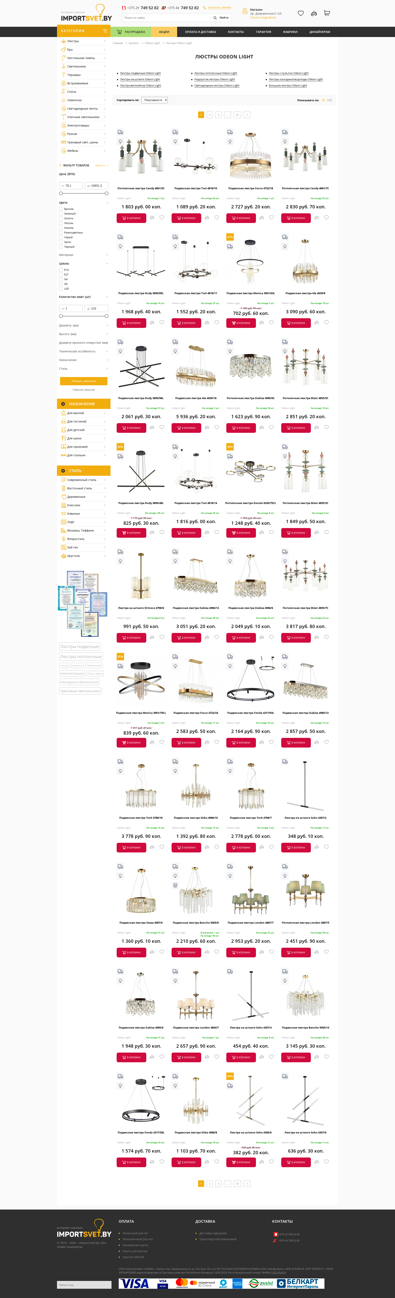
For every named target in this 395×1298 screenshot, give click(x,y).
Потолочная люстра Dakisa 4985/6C (251, 398)
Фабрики (290, 32)
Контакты (236, 32)
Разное (72, 134)
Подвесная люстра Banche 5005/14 (305, 1027)
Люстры (73, 41)
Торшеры (74, 75)
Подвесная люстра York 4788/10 (141, 818)
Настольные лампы (81, 58)
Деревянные (76, 497)
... (227, 115)
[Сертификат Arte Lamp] (82, 603)
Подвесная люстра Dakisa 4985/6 (141, 1027)
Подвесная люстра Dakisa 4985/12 (305, 713)
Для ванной (75, 413)
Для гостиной (76, 421)
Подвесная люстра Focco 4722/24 (195, 713)
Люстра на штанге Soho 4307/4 (251, 1027)
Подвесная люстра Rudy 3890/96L (141, 398)
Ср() (274, 1272)
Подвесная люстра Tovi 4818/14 (195, 503)
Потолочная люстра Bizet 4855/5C (305, 398)
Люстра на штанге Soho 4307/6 (305, 1132)
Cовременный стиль (81, 480)
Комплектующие (72, 673)
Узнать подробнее (263, 17)
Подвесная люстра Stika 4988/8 (196, 1132)
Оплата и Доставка (200, 32)
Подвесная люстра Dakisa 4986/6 (250, 608)
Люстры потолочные (81, 656)
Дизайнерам (320, 32)
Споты (71, 92)
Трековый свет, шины (82, 142)
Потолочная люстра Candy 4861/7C (305, 188)
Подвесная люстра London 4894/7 (196, 1027)
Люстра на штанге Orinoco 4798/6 (141, 608)
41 (237, 115)
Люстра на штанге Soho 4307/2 (305, 818)
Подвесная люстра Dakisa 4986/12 (196, 608)
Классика (73, 505)
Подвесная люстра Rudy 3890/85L (141, 293)
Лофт (70, 522)
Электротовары (78, 125)
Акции (164, 32)
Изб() (282, 1272)
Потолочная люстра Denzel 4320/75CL (250, 503)
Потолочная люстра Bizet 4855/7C (305, 608)
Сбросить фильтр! (84, 389)
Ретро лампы (95, 673)
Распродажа (135, 32)
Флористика (75, 539)
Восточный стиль (79, 488)
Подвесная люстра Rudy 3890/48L (141, 503)
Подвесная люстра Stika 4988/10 (196, 818)
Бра (70, 49)
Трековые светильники (80, 690)
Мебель (72, 151)
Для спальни (76, 455)
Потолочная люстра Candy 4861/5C (141, 188)
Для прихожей (77, 447)
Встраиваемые (77, 83)
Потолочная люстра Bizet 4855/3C (305, 503)
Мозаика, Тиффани (80, 530)
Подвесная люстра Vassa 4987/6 (141, 922)
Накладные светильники (79, 682)
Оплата (126, 1221)
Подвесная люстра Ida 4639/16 (195, 398)
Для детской (76, 430)
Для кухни (74, 438)
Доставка (205, 1221)
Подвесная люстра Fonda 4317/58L (141, 1132)
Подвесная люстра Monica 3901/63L (251, 293)
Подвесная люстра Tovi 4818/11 (195, 293)
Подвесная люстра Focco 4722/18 (250, 188)
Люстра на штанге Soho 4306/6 (251, 1132)
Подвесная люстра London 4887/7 (250, 922)
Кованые (73, 513)
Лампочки (74, 100)
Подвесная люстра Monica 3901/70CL (141, 713)
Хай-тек (72, 547)
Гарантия (263, 32)
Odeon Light (123, 198)
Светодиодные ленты (82, 108)
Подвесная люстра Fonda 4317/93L (250, 713)
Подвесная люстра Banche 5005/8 (196, 922)
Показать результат (84, 381)
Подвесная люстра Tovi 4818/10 (195, 188)
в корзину (134, 218)
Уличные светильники (83, 117)
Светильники (76, 66)
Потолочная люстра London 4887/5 (305, 922)
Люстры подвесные (79, 646)
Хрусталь (73, 556)
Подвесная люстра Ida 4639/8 (305, 293)
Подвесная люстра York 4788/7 (251, 818)
